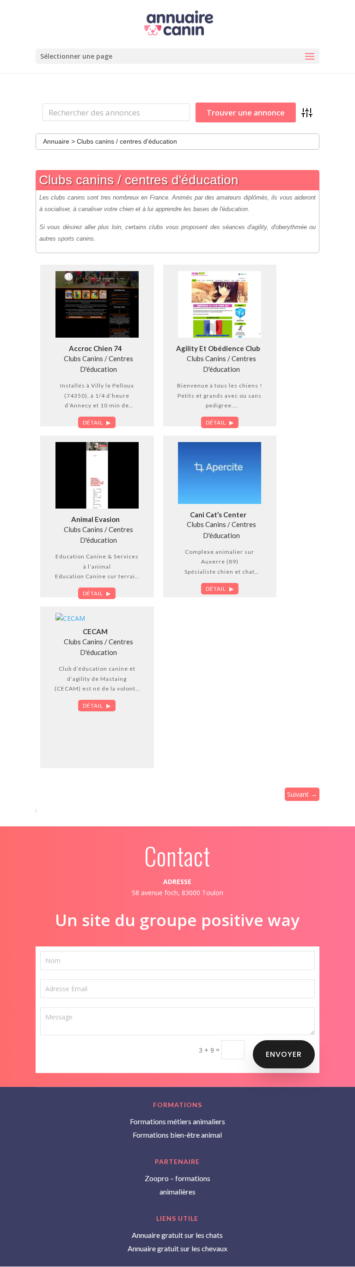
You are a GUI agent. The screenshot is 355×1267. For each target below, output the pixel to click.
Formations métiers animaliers (177, 1121)
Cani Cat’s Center (218, 514)
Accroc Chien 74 (95, 348)
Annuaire (56, 141)
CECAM (95, 631)
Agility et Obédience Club (218, 348)
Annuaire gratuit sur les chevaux (177, 1248)
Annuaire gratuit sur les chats (177, 1235)
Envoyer (284, 1054)
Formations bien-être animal (177, 1134)
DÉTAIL (93, 422)
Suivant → (302, 794)
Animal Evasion (95, 519)
